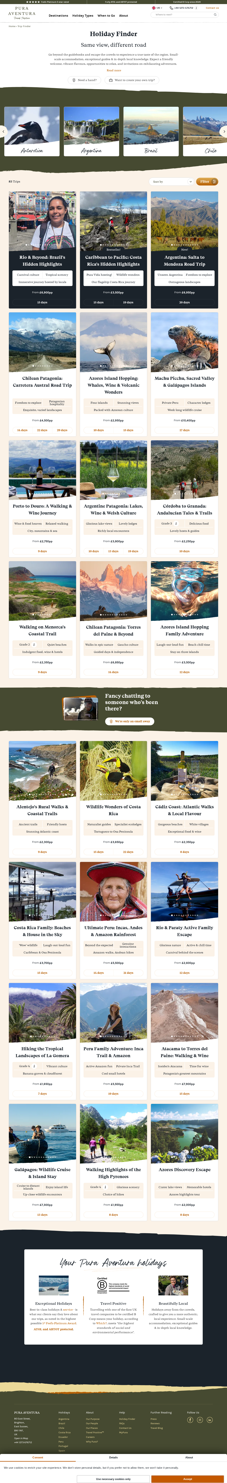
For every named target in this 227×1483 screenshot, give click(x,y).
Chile (61, 1428)
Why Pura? (92, 1441)
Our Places (92, 1428)
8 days (184, 852)
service (68, 1309)
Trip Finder (24, 26)
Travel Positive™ (95, 1432)
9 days (42, 551)
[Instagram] (200, 1420)
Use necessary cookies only (113, 1479)
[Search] (215, 14)
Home (12, 26)
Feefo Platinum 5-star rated (55, 2)
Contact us (212, 7)
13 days (113, 551)
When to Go (106, 16)
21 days (128, 973)
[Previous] (4, 131)
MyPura (123, 1432)
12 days (185, 672)
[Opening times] (196, 8)
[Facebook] (190, 1420)
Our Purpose (92, 1419)
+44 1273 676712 (183, 7)
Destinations (58, 16)
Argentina (64, 1419)
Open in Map (21, 1438)
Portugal (63, 1446)
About (123, 16)
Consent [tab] (37, 1457)
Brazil (62, 1423)
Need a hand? (87, 80)
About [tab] (189, 1457)
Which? (101, 1323)
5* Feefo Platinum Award (59, 1323)
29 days (62, 430)
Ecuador (63, 1437)
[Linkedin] (210, 1420)
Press (154, 1419)
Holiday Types (82, 16)
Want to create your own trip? (135, 80)
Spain (62, 1450)
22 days (42, 430)
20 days (184, 302)
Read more (114, 70)
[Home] (23, 13)
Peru (61, 1441)
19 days (128, 302)
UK (158, 7)
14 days (22, 430)
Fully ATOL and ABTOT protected (121, 2)
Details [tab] (113, 1457)
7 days (42, 1093)
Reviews (155, 1423)
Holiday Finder (127, 1419)
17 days (185, 430)
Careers (90, 1437)
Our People (92, 1423)
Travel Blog (157, 1428)
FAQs (121, 1423)
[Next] (223, 131)
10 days (99, 430)
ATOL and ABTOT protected (53, 1329)
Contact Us (125, 1428)
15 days (42, 302)
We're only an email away (132, 721)
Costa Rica (65, 1432)
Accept (187, 1479)
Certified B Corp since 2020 (187, 2)
